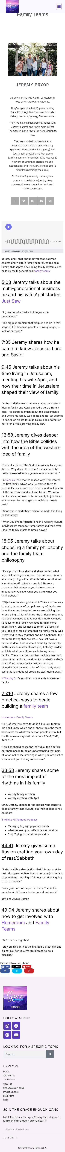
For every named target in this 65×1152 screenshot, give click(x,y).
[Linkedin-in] (41, 201)
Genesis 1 (11, 480)
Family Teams (24, 717)
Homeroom (8, 717)
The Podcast (9, 1079)
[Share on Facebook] (5, 970)
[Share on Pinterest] (29, 970)
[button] (59, 6)
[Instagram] (33, 201)
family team (36, 706)
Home (6, 1071)
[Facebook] (16, 1026)
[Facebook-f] (15, 201)
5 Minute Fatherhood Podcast (19, 819)
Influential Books (11, 1092)
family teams (42, 270)
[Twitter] (24, 201)
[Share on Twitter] (17, 970)
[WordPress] (50, 201)
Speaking (7, 1083)
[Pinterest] (7, 1035)
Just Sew (11, 301)
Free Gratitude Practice (13, 1087)
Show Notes (9, 1075)
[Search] (50, 1054)
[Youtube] (16, 1035)
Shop (5, 1100)
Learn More (8, 1096)
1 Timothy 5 (9, 678)
